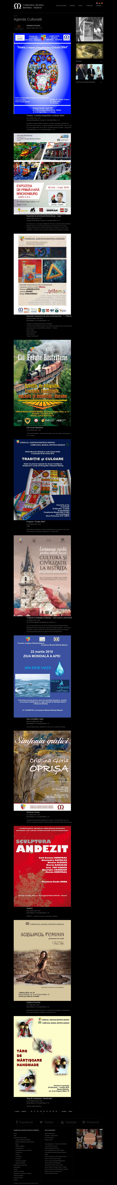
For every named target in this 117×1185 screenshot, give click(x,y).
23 (53, 1111)
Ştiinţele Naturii (48, 1139)
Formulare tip (19, 1152)
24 (56, 1111)
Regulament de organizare (20, 1165)
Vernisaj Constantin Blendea (85, 82)
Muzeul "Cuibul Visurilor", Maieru (53, 1158)
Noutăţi (72, 5)
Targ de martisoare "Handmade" (40, 1098)
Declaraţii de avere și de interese (24, 1150)
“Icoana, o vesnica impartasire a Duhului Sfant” (46, 116)
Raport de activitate (20, 1163)
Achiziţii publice (19, 1148)
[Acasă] (29, 6)
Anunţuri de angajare (21, 1161)
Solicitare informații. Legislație (23, 1139)
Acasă (15, 15)
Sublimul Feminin (33, 1002)
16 (31, 1111)
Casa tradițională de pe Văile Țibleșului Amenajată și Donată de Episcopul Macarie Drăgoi (55, 1152)
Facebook (26, 1122)
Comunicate (19, 1156)
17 (34, 1111)
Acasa (15, 1133)
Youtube (71, 1122)
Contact (98, 5)
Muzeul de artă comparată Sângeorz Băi (55, 1160)
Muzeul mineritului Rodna (51, 1173)
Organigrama (17, 1167)
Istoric (80, 5)
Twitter (49, 1122)
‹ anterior (23, 1111)
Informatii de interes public (20, 1137)
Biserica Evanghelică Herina (52, 1148)
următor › (64, 1111)
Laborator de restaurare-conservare (22, 1173)
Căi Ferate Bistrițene (35, 428)
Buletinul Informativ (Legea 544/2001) (25, 1142)
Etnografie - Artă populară (51, 1135)
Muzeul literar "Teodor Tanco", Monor (54, 1165)
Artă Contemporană (50, 1133)
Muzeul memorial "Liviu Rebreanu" (53, 1171)
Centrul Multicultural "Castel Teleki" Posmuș (55, 1156)
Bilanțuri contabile (20, 1146)
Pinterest (93, 1122)
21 (47, 1111)
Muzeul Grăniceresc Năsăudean (53, 1163)
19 (40, 1111)
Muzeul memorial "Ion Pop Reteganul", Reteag (56, 1169)
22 (50, 1111)
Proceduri (18, 1158)
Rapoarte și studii (18, 1177)
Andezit (30, 908)
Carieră (15, 1169)
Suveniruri (89, 1139)
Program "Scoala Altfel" (36, 522)
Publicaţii (89, 5)
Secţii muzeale (61, 5)
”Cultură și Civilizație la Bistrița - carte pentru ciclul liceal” (49, 618)
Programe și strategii (19, 1171)
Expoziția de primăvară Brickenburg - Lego (44, 216)
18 (37, 1111)
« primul (17, 1111)
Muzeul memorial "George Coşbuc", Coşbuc (56, 1167)
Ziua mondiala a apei (35, 719)
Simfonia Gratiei (33, 812)
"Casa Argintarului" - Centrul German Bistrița (56, 1144)
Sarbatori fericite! (33, 25)
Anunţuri (18, 1154)
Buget (17, 1144)
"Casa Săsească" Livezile (51, 1146)
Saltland (78, 61)
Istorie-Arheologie (49, 1137)
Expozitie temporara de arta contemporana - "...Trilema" (49, 316)
